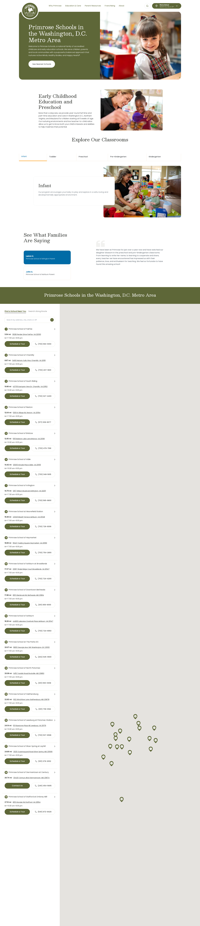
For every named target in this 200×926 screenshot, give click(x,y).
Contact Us (17, 785)
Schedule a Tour (17, 344)
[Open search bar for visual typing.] (147, 6)
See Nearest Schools (41, 64)
